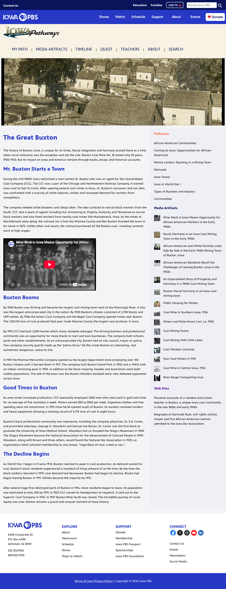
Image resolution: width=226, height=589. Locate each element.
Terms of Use (83, 581)
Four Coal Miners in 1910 (179, 358)
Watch (120, 17)
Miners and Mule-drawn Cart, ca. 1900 (188, 321)
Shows (104, 17)
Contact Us (10, 5)
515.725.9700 (16, 550)
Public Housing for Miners (180, 303)
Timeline (83, 49)
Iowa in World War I (167, 184)
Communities (163, 199)
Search (176, 49)
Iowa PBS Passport (128, 544)
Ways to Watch (72, 556)
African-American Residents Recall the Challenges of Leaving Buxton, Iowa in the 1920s (191, 267)
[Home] (20, 17)
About (176, 17)
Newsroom (69, 538)
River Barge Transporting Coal (183, 377)
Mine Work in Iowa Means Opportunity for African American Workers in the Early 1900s (191, 222)
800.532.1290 (16, 555)
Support (157, 17)
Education (140, 5)
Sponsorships (124, 550)
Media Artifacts (51, 49)
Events (195, 17)
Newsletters (178, 555)
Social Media (178, 561)
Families (156, 5)
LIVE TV (173, 5)
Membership (124, 538)
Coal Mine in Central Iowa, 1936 (184, 368)
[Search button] (220, 5)
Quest (106, 49)
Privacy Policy (103, 581)
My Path (20, 49)
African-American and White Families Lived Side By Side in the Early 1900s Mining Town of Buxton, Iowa (192, 250)
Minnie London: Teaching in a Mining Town (182, 162)
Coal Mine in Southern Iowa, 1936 (185, 312)
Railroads (160, 169)
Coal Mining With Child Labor (183, 340)
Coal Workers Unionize (178, 349)
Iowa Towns (162, 177)
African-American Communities (175, 143)
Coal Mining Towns (176, 331)
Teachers (130, 49)
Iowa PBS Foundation (130, 556)
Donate (217, 17)
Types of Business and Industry (174, 191)
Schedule (138, 17)
